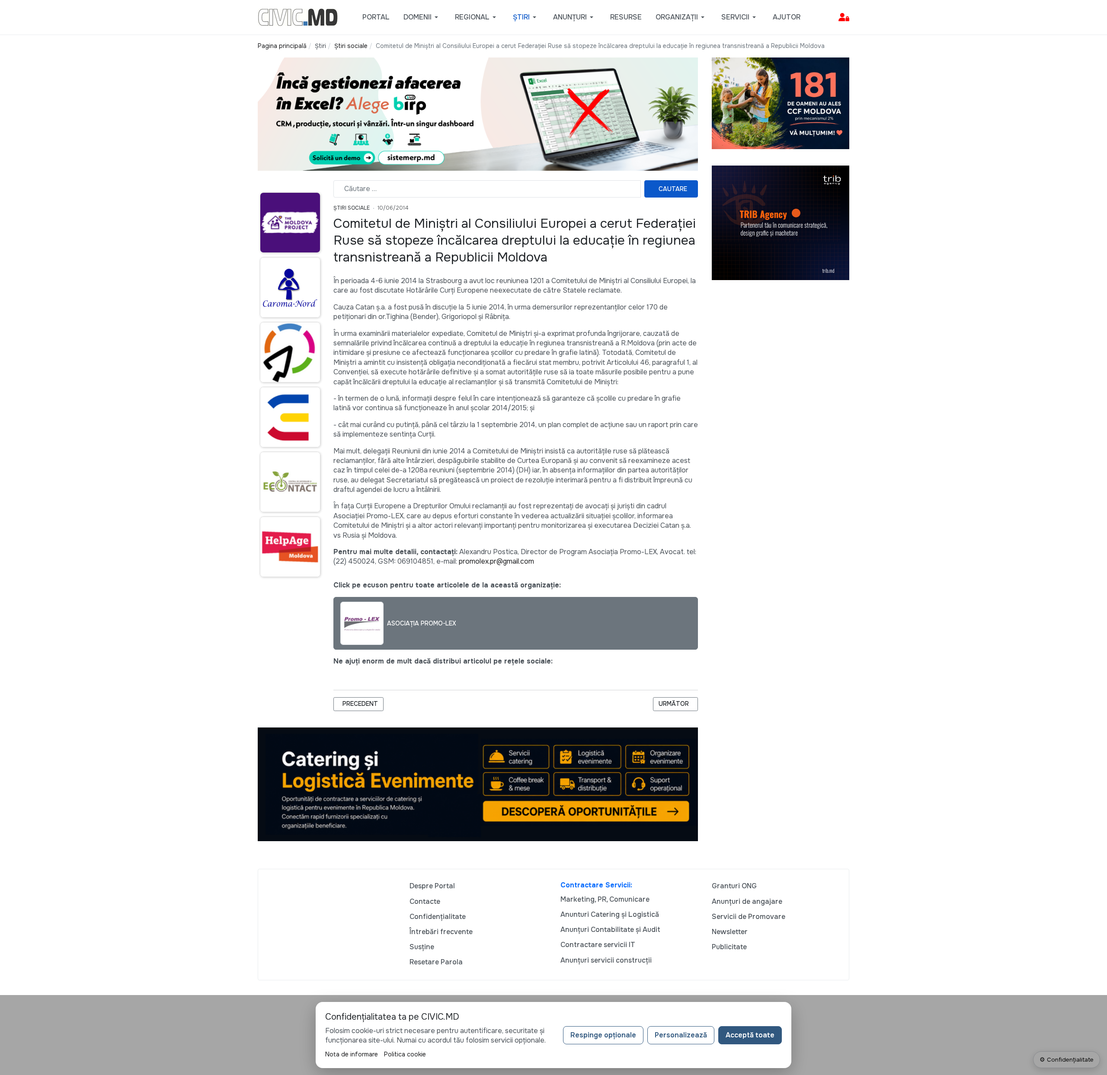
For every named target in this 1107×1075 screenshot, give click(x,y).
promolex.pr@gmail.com (496, 561)
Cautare (673, 189)
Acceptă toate (750, 1035)
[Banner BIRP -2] (478, 113)
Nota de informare (351, 1054)
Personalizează (681, 1035)
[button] (422, 17)
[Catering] (478, 783)
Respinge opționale (603, 1035)
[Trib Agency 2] (780, 222)
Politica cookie (405, 1054)
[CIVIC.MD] (298, 16)
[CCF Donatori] (780, 102)
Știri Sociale (351, 207)
